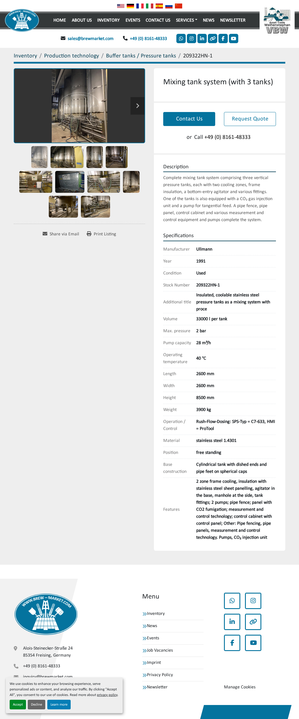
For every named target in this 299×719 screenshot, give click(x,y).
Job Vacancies (160, 650)
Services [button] (185, 20)
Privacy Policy (160, 675)
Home (59, 20)
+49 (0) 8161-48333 (148, 38)
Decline (36, 704)
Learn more (59, 704)
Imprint (154, 662)
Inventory (108, 20)
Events (133, 20)
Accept (18, 704)
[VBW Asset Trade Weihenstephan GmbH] (46, 614)
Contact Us (158, 20)
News (208, 20)
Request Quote (250, 119)
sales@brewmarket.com (91, 38)
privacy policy (107, 695)
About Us (82, 20)
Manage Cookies (239, 687)
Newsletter (233, 20)
